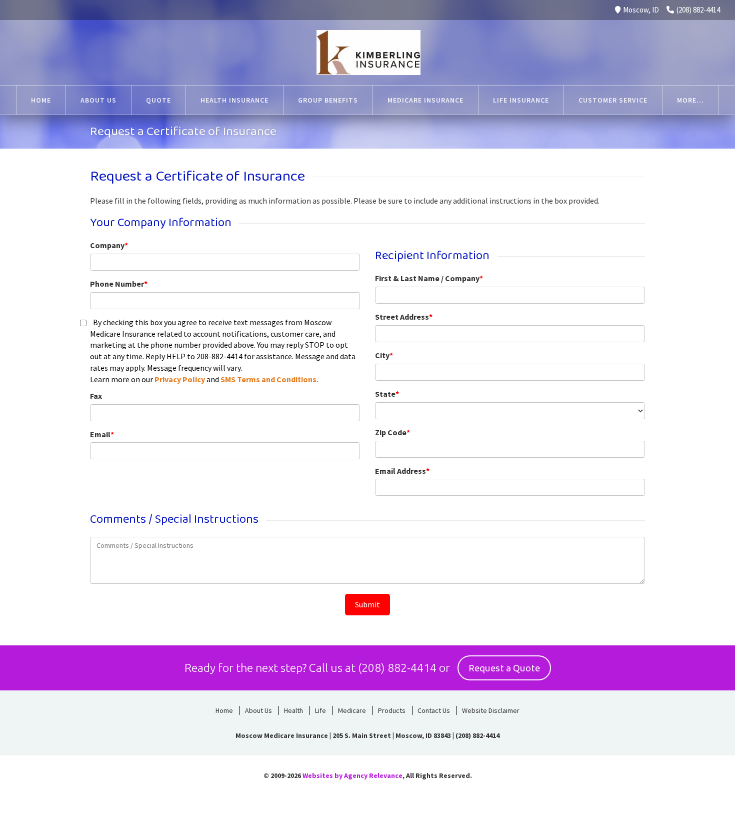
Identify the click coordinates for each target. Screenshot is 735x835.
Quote (158, 100)
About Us (98, 100)
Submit (367, 604)
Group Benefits (328, 100)
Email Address (402, 471)
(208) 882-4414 (698, 10)
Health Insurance (234, 100)
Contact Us (434, 710)
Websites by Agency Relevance (352, 775)
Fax (96, 396)
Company (109, 245)
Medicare (352, 710)
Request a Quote (504, 668)
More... (690, 100)
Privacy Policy (179, 379)
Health (293, 710)
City (384, 355)
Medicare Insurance (426, 100)
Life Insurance (521, 100)
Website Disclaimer (491, 710)
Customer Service (613, 100)
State (387, 394)
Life (320, 710)
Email (102, 434)
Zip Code (392, 432)
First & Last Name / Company (429, 278)
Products (392, 710)
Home (41, 100)
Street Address (403, 317)
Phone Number (119, 284)
